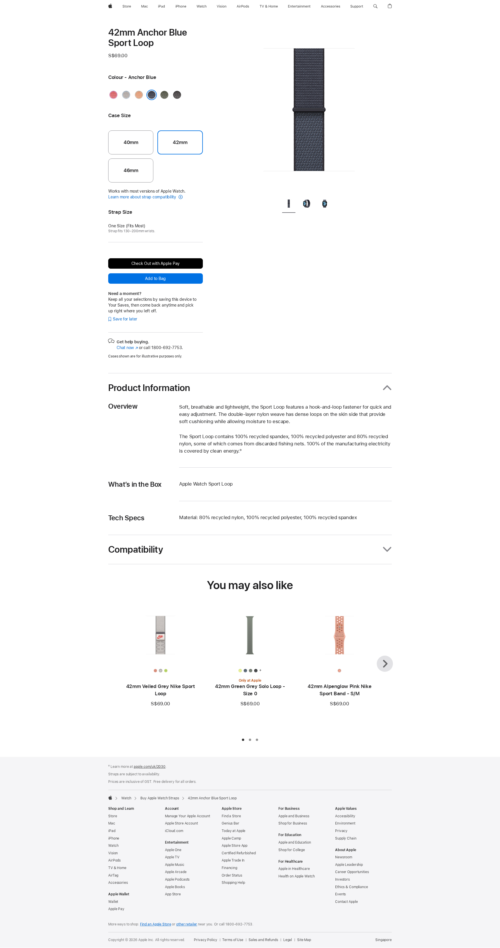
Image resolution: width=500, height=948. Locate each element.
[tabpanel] (309, 110)
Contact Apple (346, 902)
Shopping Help (233, 883)
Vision (113, 853)
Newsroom (343, 857)
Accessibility (345, 816)
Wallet (113, 902)
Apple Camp (231, 838)
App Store (173, 894)
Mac (111, 823)
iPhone (113, 838)
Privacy (341, 831)
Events (340, 894)
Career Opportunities (352, 872)
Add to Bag (155, 278)
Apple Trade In (233, 860)
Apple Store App (234, 846)
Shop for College (291, 850)
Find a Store (231, 816)
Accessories (118, 883)
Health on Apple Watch (296, 876)
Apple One (173, 850)
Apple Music (174, 865)
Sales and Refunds (263, 940)
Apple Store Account (181, 823)
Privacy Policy (205, 940)
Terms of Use (232, 940)
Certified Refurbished (238, 853)
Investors (342, 879)
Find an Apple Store (155, 924)
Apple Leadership (349, 865)
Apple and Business (293, 816)
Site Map (304, 940)
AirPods (114, 860)
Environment (345, 823)
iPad (111, 831)
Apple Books (175, 887)
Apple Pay (116, 909)
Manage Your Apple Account (187, 816)
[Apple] (110, 797)
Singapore (383, 940)
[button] (375, 6)
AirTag (113, 875)
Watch (126, 798)
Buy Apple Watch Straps (159, 798)
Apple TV (172, 857)
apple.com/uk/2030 (150, 767)
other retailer (186, 924)
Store (112, 816)
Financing (229, 868)
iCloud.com (174, 831)
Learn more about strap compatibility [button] (142, 197)
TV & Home (117, 868)
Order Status (232, 875)
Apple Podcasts (177, 879)
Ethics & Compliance (351, 887)
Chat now (127, 347)
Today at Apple (233, 831)
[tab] (288, 204)
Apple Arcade (176, 872)
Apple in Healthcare (294, 869)
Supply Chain (345, 838)
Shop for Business (292, 823)
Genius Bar (230, 823)
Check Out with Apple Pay (155, 263)
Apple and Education (294, 842)
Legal (287, 940)
